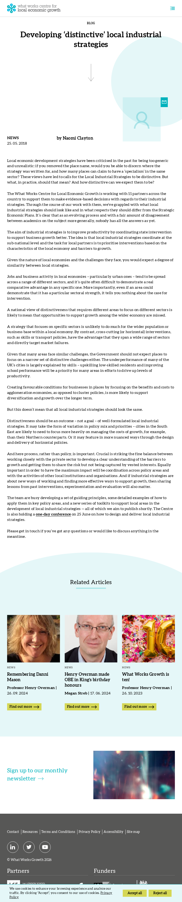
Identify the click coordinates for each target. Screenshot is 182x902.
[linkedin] (12, 847)
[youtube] (45, 847)
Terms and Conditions (58, 832)
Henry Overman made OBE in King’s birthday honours (87, 680)
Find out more (20, 706)
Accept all (134, 893)
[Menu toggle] (172, 8)
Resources (30, 832)
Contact (13, 832)
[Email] (164, 102)
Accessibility (113, 832)
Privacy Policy (89, 832)
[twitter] (28, 847)
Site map (133, 832)
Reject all (160, 893)
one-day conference (53, 514)
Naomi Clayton (78, 138)
